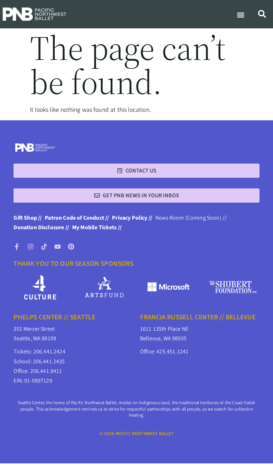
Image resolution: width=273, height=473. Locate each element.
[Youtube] (57, 246)
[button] (241, 15)
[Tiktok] (44, 246)
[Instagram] (30, 246)
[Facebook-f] (17, 246)
